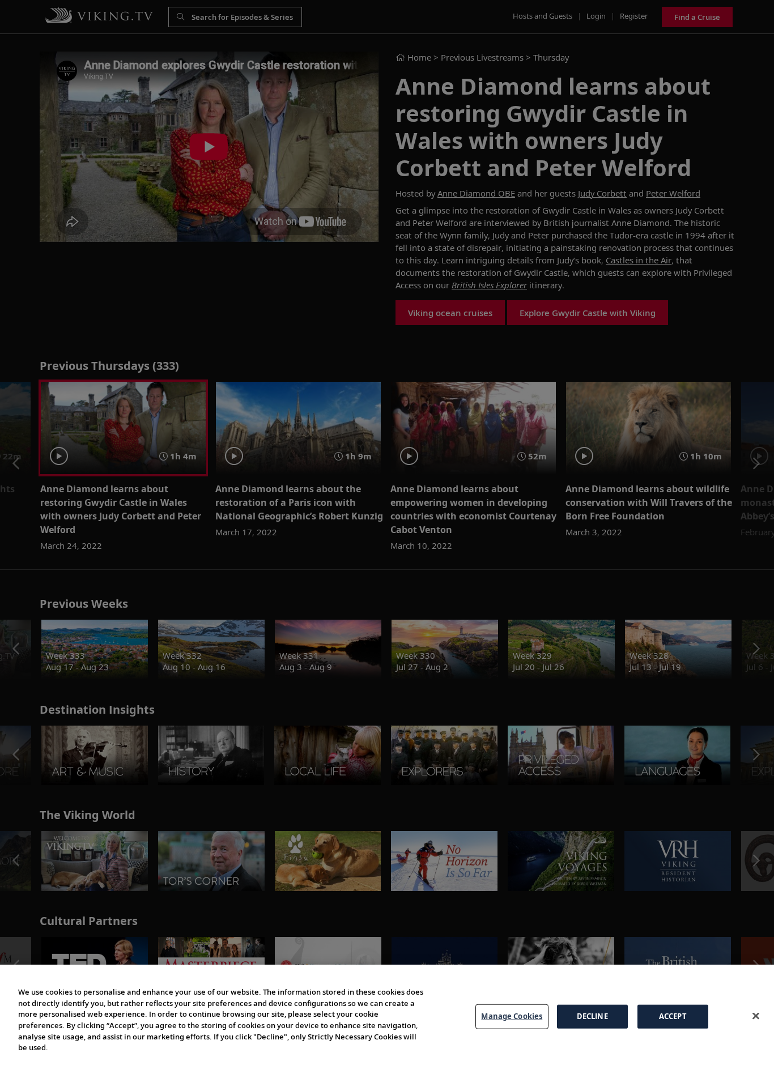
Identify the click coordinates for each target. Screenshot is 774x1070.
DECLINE (592, 1016)
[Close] (755, 1015)
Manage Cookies (511, 1016)
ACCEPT (673, 1016)
